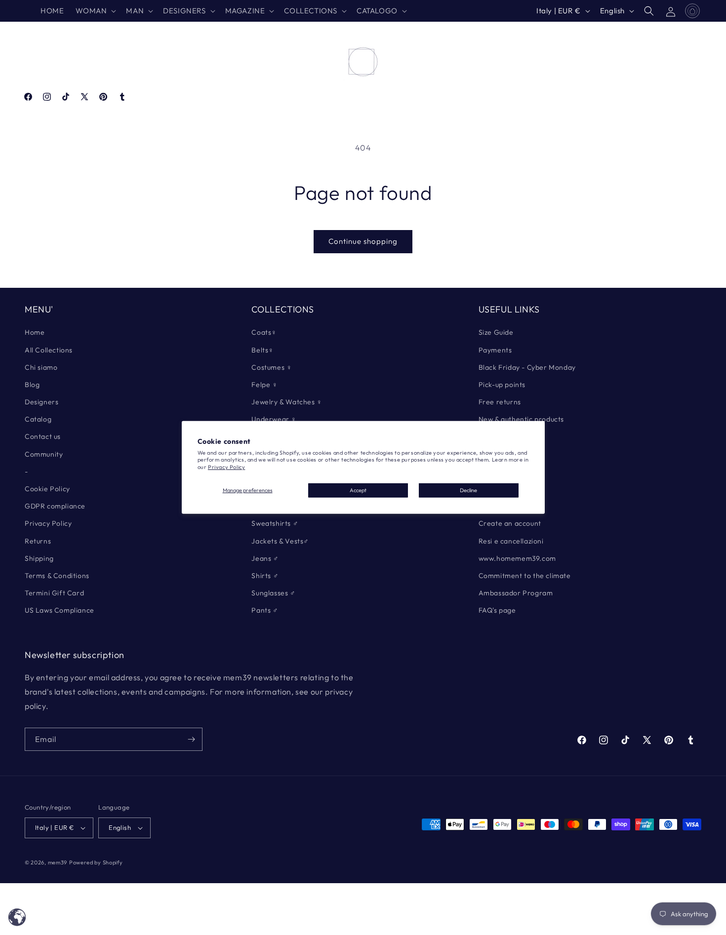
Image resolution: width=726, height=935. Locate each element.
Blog (32, 384)
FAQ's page (497, 610)
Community (44, 454)
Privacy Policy (226, 467)
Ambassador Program (516, 592)
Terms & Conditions (57, 575)
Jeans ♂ (265, 558)
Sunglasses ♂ (273, 592)
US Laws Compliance (59, 610)
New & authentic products (521, 419)
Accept (358, 490)
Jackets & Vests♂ (280, 541)
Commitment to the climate (525, 575)
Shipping (39, 558)
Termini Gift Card (54, 592)
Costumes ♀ (271, 367)
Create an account (510, 523)
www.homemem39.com (517, 558)
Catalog (38, 419)
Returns (38, 541)
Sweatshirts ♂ (274, 523)
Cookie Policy (47, 488)
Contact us (43, 436)
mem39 (58, 862)
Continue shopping (363, 241)
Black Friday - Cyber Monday (527, 367)
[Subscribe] (191, 739)
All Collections (49, 350)
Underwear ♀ (274, 419)
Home (34, 332)
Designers (41, 401)
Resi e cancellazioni (511, 541)
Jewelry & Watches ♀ (286, 401)
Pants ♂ (264, 610)
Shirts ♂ (265, 575)
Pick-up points (502, 384)
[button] (95, 11)
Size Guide (496, 332)
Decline (468, 490)
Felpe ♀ (264, 384)
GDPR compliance (55, 506)
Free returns (500, 401)
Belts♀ (262, 350)
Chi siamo (41, 367)
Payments (495, 350)
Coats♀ (264, 332)
